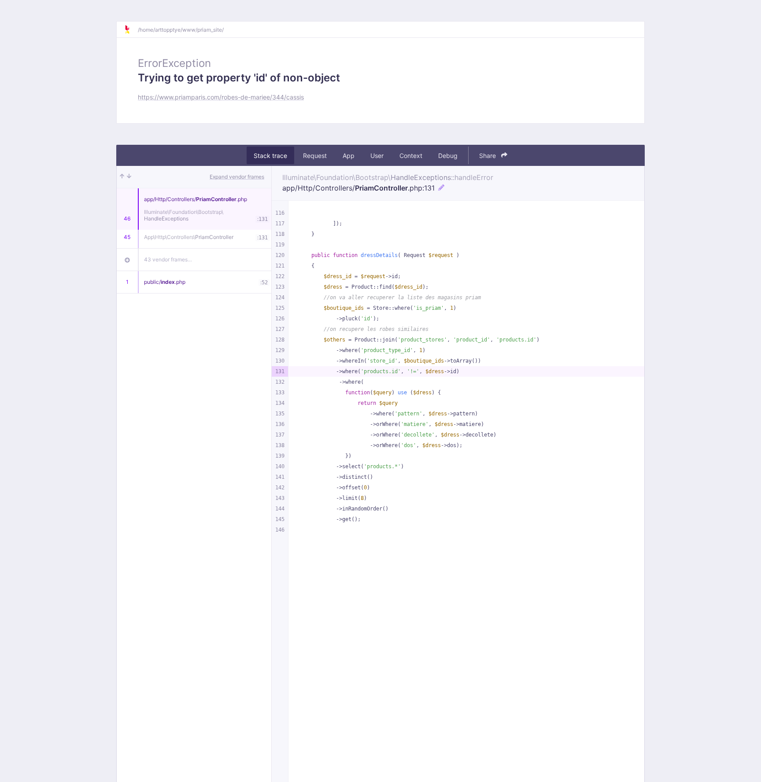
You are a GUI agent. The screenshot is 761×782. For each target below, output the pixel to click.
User (377, 155)
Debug (448, 155)
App (349, 155)
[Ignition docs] (131, 29)
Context (410, 155)
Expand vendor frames (237, 176)
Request (315, 155)
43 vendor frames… (168, 259)
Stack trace (270, 155)
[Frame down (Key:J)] (129, 177)
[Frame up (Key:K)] (122, 177)
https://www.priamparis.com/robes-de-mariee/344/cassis (221, 97)
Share (488, 155)
